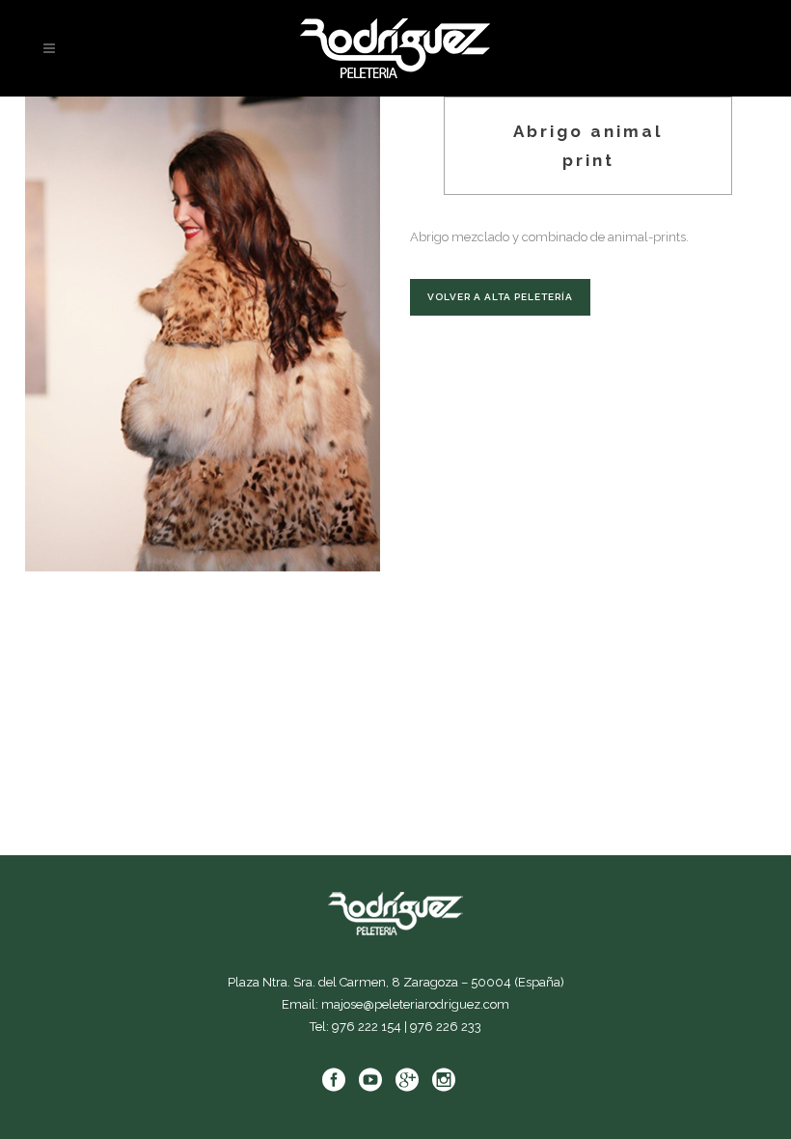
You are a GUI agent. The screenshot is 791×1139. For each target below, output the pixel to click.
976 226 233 (445, 1026)
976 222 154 (366, 1026)
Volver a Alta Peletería (500, 297)
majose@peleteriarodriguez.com (415, 1004)
